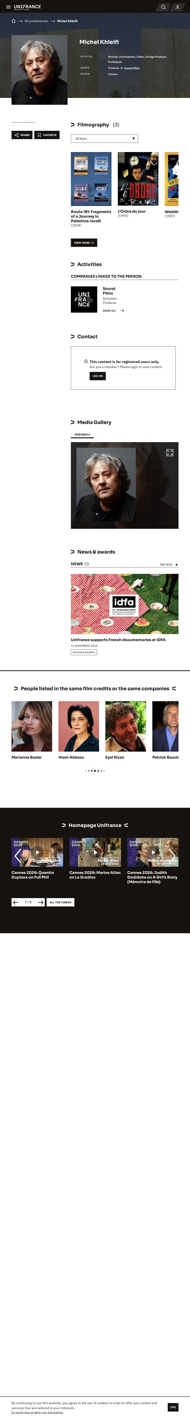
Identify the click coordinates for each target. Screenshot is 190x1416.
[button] (169, 453)
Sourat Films (132, 68)
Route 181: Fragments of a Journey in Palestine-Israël (91, 216)
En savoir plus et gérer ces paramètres (37, 1412)
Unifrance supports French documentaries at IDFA (118, 640)
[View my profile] (178, 7)
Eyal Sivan (114, 757)
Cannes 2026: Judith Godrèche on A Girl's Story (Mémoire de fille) (152, 877)
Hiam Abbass (71, 757)
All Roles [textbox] (81, 138)
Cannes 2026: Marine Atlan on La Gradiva (95, 875)
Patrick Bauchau (167, 757)
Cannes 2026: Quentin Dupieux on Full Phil (33, 875)
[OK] (173, 1407)
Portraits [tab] (82, 434)
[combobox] (104, 139)
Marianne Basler (27, 757)
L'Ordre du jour (132, 211)
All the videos (60, 902)
